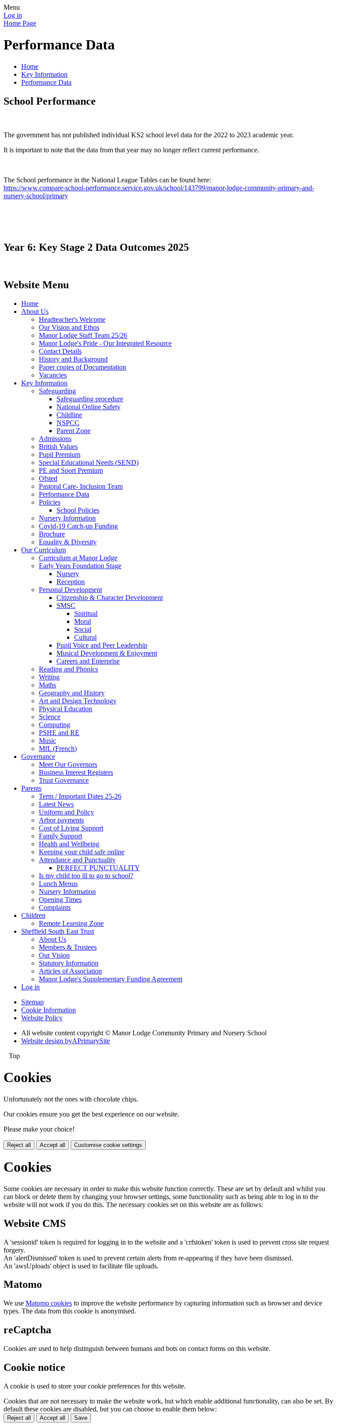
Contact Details (60, 351)
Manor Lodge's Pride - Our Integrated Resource (105, 343)
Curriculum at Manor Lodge (78, 558)
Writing (49, 677)
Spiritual (86, 613)
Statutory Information (68, 963)
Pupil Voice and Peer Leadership (101, 645)
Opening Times (60, 899)
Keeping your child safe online (81, 852)
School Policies (77, 510)
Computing (54, 724)
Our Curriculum (43, 550)
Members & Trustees (68, 947)
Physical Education (65, 709)
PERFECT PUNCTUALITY (98, 867)
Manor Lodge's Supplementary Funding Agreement (110, 979)
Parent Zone (73, 430)
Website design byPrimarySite (65, 1041)
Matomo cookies (49, 1303)
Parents (31, 788)
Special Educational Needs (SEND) (89, 462)
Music (47, 740)
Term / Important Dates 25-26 (80, 796)
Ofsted (48, 478)
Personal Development (70, 589)
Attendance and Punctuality (77, 860)
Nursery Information (67, 518)
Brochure (52, 534)
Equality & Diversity (68, 542)
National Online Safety (88, 407)
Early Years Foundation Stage (80, 566)
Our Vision (54, 955)
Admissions (55, 438)
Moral (82, 621)
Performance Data (46, 82)
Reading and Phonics (68, 669)
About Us (35, 311)
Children (33, 915)
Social (82, 629)
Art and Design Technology (78, 701)
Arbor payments (61, 820)
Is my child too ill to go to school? (86, 875)
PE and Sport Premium (71, 470)
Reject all (19, 1145)
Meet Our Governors (68, 764)
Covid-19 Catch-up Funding (78, 526)
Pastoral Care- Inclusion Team (81, 486)
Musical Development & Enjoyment (106, 653)
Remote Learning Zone (71, 923)
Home (29, 66)
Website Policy (42, 1018)
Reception (70, 581)
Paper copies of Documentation (82, 367)
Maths (47, 685)
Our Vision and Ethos (69, 327)
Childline (69, 415)
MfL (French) (58, 748)
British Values (58, 446)
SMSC (65, 605)
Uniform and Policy (66, 812)
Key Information (44, 74)
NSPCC (67, 422)
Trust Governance (64, 780)
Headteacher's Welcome (72, 319)
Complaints (55, 907)
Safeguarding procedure (89, 399)
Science (49, 717)
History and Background (73, 359)
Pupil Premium (59, 454)
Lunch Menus (58, 883)
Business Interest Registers (76, 772)
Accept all (52, 1145)
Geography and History (72, 693)
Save (80, 1418)
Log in (13, 15)
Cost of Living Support (71, 828)
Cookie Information (48, 1010)
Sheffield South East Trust (57, 931)
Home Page (20, 23)
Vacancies (53, 375)
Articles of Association (70, 971)
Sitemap (32, 1002)
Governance (38, 756)
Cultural (85, 637)
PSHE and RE (59, 732)
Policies (49, 502)
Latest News (56, 804)
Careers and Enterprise (88, 661)
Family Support (60, 836)
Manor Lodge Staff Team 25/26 (83, 335)
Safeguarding (57, 391)
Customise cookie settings (108, 1145)
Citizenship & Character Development (109, 597)
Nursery (67, 573)
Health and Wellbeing (69, 844)
